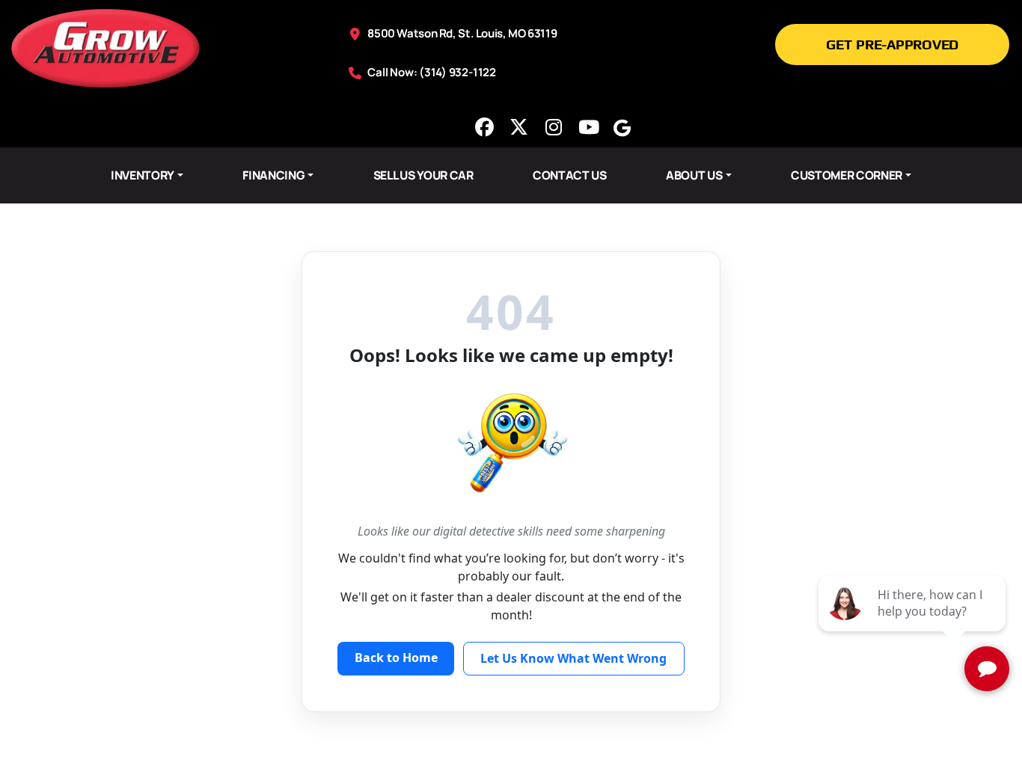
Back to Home (396, 657)
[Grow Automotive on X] (519, 127)
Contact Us (570, 175)
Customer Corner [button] (846, 175)
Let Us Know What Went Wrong (573, 658)
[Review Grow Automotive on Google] (622, 127)
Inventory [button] (142, 175)
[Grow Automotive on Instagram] (553, 127)
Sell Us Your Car (423, 175)
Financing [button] (273, 175)
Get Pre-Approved (892, 44)
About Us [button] (694, 175)
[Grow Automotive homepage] (105, 47)
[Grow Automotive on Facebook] (484, 127)
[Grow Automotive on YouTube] (588, 127)
